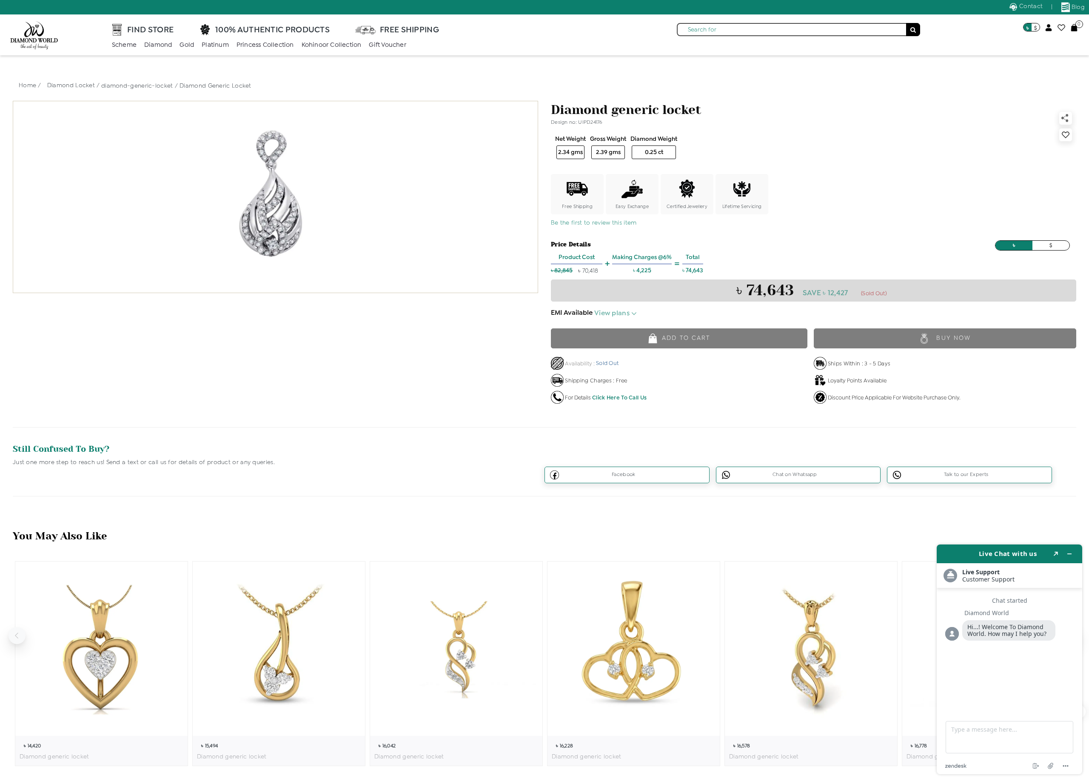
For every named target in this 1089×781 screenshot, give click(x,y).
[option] (101, 663)
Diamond (158, 45)
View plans (612, 313)
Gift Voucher (387, 45)
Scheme (124, 45)
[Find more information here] (1009, 659)
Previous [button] (17, 635)
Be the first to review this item (594, 222)
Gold (187, 45)
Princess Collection (265, 45)
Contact (1030, 6)
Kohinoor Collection (332, 45)
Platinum (215, 45)
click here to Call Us (619, 398)
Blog (1077, 7)
